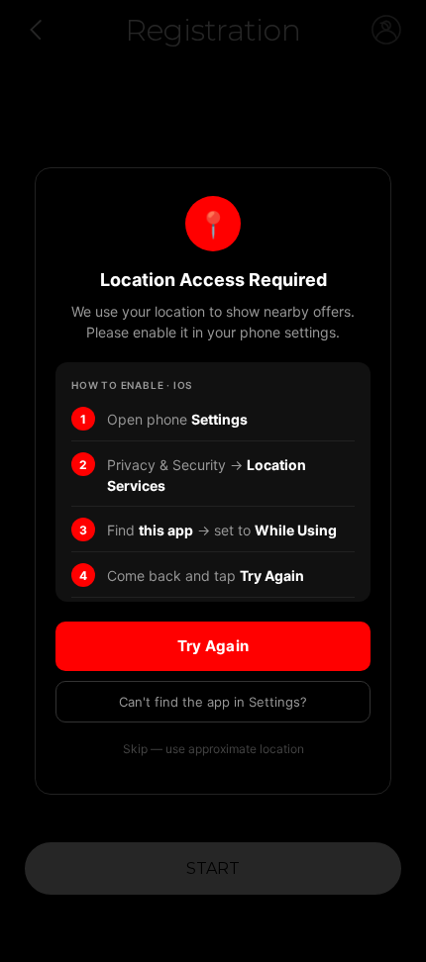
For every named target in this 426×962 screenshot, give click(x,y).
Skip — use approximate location (213, 748)
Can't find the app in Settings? (213, 702)
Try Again (213, 645)
